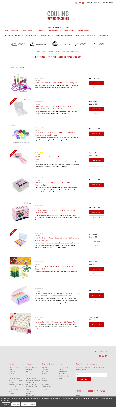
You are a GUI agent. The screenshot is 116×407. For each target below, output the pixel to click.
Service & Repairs (14, 378)
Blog (10, 391)
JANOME (45, 369)
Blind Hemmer (69, 31)
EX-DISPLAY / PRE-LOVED (64, 35)
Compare (96, 87)
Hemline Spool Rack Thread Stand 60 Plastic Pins (55, 322)
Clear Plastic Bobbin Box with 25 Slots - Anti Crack (56, 106)
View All (44, 389)
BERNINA (45, 376)
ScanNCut (40, 31)
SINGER (44, 374)
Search (89, 2)
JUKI (43, 382)
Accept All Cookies (29, 404)
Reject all (16, 404)
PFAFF (44, 378)
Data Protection (14, 389)
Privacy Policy (13, 387)
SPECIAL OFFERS (103, 35)
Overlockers (27, 31)
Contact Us (12, 374)
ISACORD (45, 380)
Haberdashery (31, 35)
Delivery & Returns (15, 376)
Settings (6, 404)
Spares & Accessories (13, 35)
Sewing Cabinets (47, 35)
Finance (11, 382)
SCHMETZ (45, 385)
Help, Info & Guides (15, 380)
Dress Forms (79, 35)
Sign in (96, 2)
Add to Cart (96, 83)
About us (12, 371)
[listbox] (21, 67)
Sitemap (11, 393)
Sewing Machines (11, 31)
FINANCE (90, 35)
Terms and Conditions (16, 385)
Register (105, 2)
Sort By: (12, 67)
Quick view (20, 83)
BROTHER (45, 367)
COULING (45, 371)
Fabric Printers (53, 31)
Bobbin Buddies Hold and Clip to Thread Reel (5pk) (56, 83)
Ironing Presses (83, 31)
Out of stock (96, 241)
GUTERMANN (46, 387)
